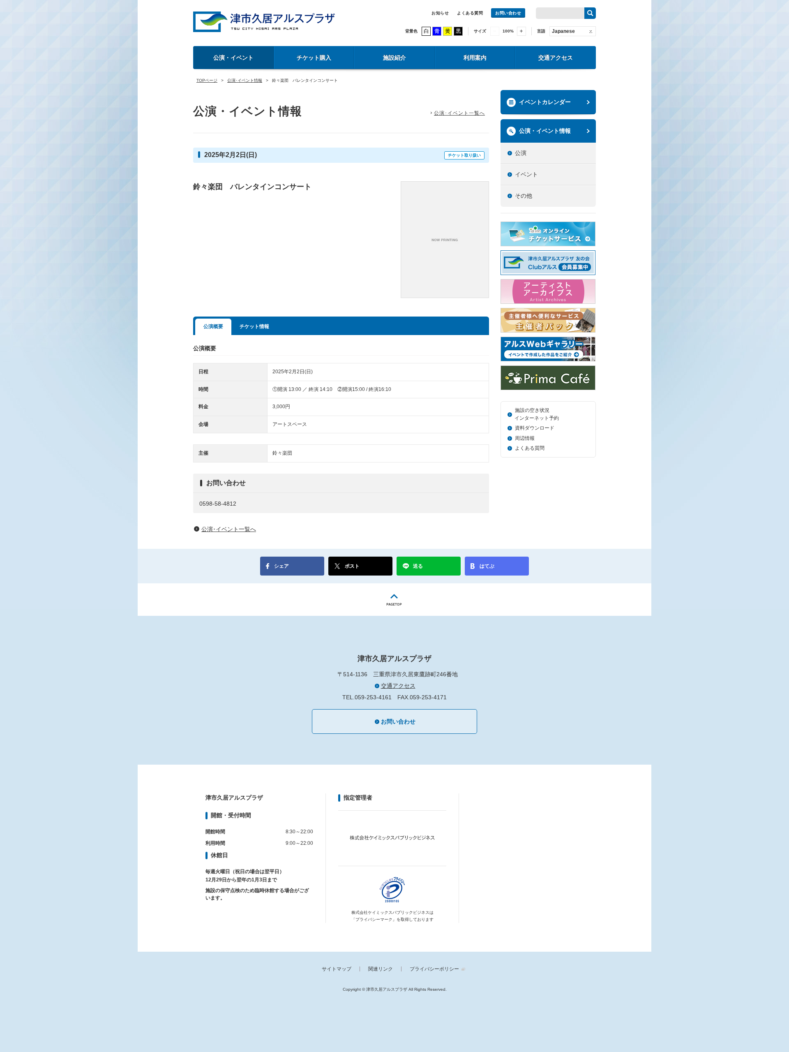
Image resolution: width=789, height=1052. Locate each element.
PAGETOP (394, 599)
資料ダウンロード (534, 428)
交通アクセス (555, 57)
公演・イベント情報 (545, 130)
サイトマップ (336, 969)
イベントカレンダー (545, 102)
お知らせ (440, 13)
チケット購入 (314, 57)
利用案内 (475, 57)
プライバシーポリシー (434, 969)
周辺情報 (525, 438)
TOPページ (206, 80)
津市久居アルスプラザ (264, 22)
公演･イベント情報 (244, 80)
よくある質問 (470, 13)
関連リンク (380, 969)
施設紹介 (394, 57)
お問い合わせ (508, 13)
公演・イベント (233, 57)
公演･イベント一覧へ (459, 113)
